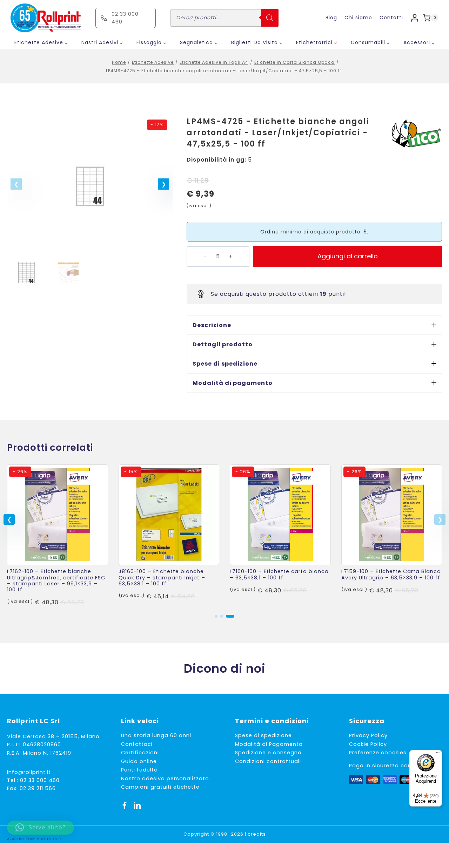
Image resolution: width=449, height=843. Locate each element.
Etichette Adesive (153, 62)
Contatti (391, 17)
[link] (57, 535)
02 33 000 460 (40, 780)
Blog (331, 17)
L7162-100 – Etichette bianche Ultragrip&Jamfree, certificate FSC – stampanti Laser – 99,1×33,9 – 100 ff (56, 580)
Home (119, 62)
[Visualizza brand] (415, 134)
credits (257, 834)
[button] (163, 184)
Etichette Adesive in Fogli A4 (214, 62)
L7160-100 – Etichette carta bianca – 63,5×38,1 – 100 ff (279, 574)
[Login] (414, 18)
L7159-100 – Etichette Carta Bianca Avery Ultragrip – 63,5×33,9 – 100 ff (391, 574)
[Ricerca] (270, 18)
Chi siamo (358, 17)
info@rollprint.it (29, 772)
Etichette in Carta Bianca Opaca (294, 62)
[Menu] (438, 754)
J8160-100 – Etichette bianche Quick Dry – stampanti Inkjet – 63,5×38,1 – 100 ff (162, 577)
